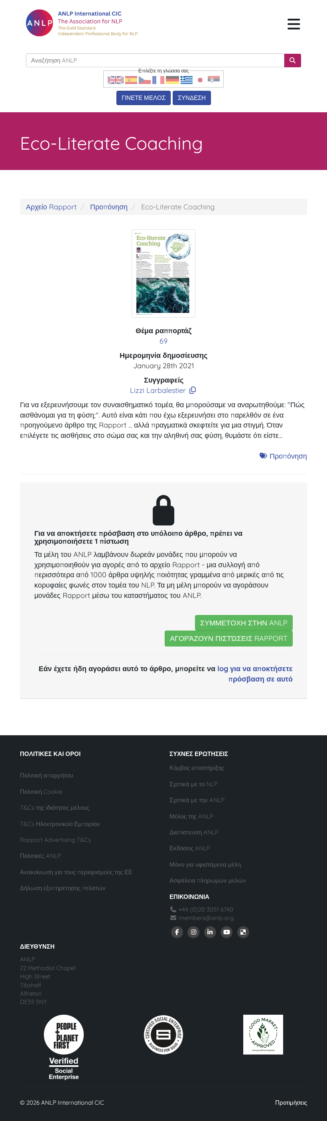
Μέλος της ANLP (191, 816)
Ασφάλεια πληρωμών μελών (207, 880)
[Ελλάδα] (187, 79)
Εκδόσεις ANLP (189, 848)
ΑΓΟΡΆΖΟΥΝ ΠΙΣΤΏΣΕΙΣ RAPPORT (229, 638)
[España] (131, 79)
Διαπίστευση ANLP (194, 832)
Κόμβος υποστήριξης (196, 767)
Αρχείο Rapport (51, 206)
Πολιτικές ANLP (40, 855)
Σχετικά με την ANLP (197, 800)
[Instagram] (193, 931)
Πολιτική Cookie (41, 791)
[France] (158, 79)
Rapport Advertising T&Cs (55, 840)
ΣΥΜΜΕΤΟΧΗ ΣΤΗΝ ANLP (244, 622)
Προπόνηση (109, 206)
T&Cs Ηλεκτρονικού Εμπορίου (60, 824)
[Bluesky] (243, 931)
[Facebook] (177, 931)
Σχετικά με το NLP (193, 784)
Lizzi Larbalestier (158, 390)
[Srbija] (214, 79)
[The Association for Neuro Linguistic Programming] (82, 23)
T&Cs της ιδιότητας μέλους (54, 807)
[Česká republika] (145, 79)
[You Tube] (226, 931)
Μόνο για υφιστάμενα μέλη (205, 864)
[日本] (200, 79)
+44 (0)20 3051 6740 (205, 909)
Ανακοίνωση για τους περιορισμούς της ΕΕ (76, 872)
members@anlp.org (206, 918)
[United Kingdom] (116, 79)
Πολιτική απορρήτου (46, 775)
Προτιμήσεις (291, 1102)
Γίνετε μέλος (143, 98)
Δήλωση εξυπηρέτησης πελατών (63, 888)
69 (163, 341)
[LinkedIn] (210, 931)
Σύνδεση (192, 98)
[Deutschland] (172, 79)
